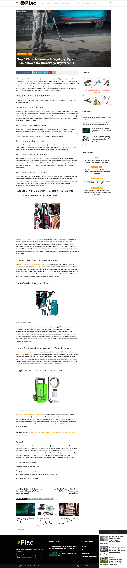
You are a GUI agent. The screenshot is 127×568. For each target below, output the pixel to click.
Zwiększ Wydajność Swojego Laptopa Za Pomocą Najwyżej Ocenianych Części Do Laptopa (45, 522)
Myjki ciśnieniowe (21, 446)
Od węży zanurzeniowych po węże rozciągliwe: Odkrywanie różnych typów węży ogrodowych (111, 561)
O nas (84, 546)
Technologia (95, 167)
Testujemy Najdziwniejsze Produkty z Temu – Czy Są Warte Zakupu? (97, 118)
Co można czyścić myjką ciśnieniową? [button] (28, 478)
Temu (97, 157)
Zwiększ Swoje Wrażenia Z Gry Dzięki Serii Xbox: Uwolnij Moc (25, 520)
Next (22, 529)
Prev (18, 529)
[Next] (86, 145)
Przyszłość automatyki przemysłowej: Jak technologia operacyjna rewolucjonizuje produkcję (112, 550)
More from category (47, 498)
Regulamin (85, 553)
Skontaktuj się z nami (89, 556)
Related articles (21, 498)
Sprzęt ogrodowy (22, 53)
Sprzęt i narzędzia (82, 3)
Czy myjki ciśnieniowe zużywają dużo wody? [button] (30, 471)
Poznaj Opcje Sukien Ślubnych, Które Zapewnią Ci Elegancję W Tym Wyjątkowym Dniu (30, 491)
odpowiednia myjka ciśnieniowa (33, 453)
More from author (33, 498)
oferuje (36, 327)
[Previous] (84, 145)
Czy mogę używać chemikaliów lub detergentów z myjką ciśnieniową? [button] (38, 474)
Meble (55, 3)
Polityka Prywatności (78, 566)
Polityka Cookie (90, 566)
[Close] (100, 532)
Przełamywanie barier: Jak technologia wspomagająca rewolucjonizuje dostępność (112, 540)
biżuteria (46, 3)
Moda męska (66, 3)
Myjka (39, 414)
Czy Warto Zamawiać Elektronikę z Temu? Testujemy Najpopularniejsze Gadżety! (96, 123)
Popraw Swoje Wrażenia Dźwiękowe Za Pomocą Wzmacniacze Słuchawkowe (65, 491)
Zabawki (96, 3)
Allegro (30, 53)
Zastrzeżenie (86, 550)
